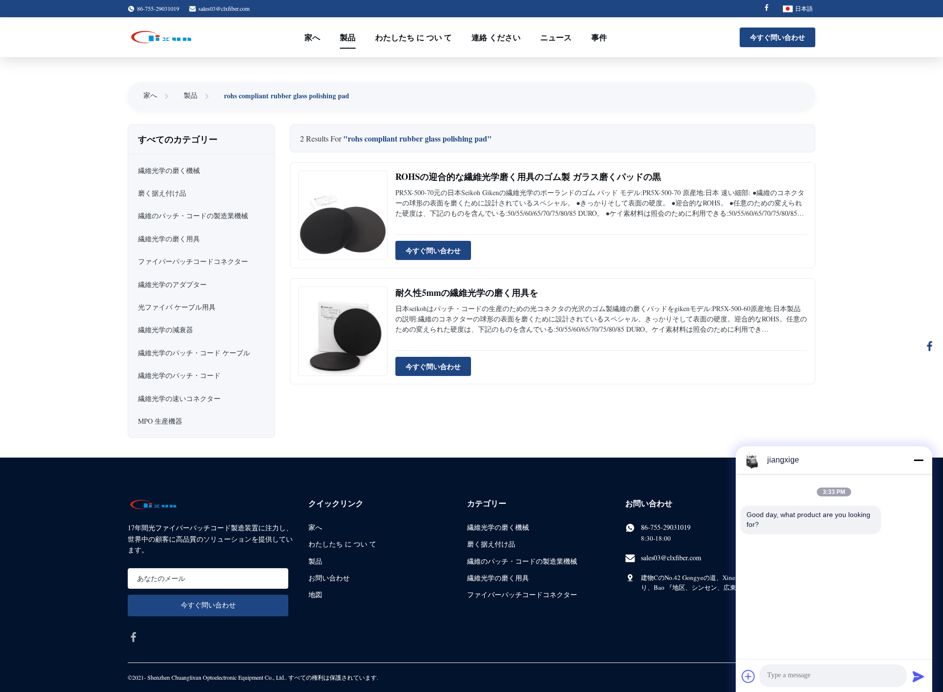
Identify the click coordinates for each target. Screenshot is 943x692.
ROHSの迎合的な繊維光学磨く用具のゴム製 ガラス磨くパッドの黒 (528, 176)
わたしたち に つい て (413, 37)
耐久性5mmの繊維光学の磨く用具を (466, 292)
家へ (312, 37)
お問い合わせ (329, 577)
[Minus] (918, 460)
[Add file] (748, 676)
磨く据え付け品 (491, 543)
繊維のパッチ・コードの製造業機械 (522, 561)
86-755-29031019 (666, 527)
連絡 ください (496, 37)
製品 (348, 37)
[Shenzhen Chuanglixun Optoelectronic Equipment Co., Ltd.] (162, 37)
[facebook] (133, 637)
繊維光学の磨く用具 (498, 577)
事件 (599, 37)
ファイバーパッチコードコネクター (522, 594)
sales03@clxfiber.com (224, 8)
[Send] (918, 676)
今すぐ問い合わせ (777, 37)
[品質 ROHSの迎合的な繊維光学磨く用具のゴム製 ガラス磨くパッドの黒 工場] (343, 215)
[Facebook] (767, 8)
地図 (315, 594)
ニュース (556, 37)
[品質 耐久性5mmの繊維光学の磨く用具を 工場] (343, 331)
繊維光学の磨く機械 (498, 527)
